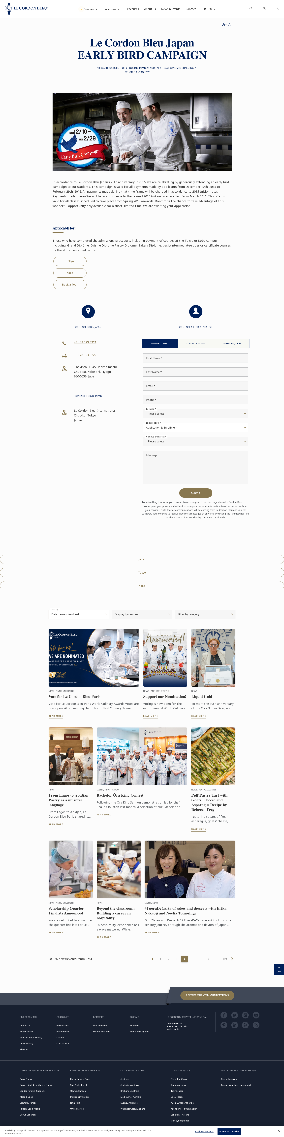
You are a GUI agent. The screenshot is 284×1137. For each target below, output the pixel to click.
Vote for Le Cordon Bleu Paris (74, 696)
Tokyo (70, 261)
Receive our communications (207, 995)
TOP (279, 971)
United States (77, 1108)
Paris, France (26, 1078)
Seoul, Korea (177, 1096)
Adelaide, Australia (130, 1084)
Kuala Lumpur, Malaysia (182, 1102)
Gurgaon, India (178, 1084)
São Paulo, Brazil (78, 1084)
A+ (224, 24)
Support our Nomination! (164, 696)
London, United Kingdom (32, 1090)
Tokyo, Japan (177, 1090)
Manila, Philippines (180, 1120)
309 (224, 959)
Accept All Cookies (229, 1131)
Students (134, 1025)
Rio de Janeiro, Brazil (80, 1078)
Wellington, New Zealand (133, 1108)
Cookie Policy (26, 1043)
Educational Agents (139, 1031)
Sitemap (24, 1049)
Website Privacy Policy (31, 1037)
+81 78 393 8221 (85, 342)
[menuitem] (250, 9)
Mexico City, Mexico (80, 1096)
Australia (125, 1078)
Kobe (69, 273)
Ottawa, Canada (78, 1090)
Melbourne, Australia (131, 1096)
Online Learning (229, 1078)
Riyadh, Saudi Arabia (30, 1108)
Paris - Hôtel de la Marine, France (36, 1084)
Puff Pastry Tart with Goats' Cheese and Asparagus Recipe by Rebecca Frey (209, 802)
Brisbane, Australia (130, 1090)
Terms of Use (26, 1031)
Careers (60, 1037)
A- (230, 24)
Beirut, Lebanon (28, 1114)
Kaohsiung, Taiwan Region (184, 1108)
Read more (56, 716)
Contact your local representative (237, 1084)
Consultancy (63, 1043)
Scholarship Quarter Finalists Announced (66, 910)
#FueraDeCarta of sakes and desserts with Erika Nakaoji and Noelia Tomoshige (185, 910)
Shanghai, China (179, 1078)
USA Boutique (100, 1025)
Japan (142, 559)
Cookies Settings (204, 1131)
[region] (142, 1131)
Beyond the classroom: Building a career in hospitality (116, 913)
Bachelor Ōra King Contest (120, 795)
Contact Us (25, 1025)
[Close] (278, 1131)
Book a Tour (70, 284)
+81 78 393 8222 (85, 355)
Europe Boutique (101, 1031)
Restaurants (63, 1025)
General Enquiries (231, 343)
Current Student (196, 343)
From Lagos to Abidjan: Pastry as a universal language (69, 800)
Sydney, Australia (129, 1102)
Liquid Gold (201, 696)
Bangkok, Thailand (180, 1114)
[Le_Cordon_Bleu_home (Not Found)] (26, 9)
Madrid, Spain (26, 1096)
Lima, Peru (75, 1102)
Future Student (160, 343)
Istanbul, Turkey (28, 1102)
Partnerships (63, 1031)
